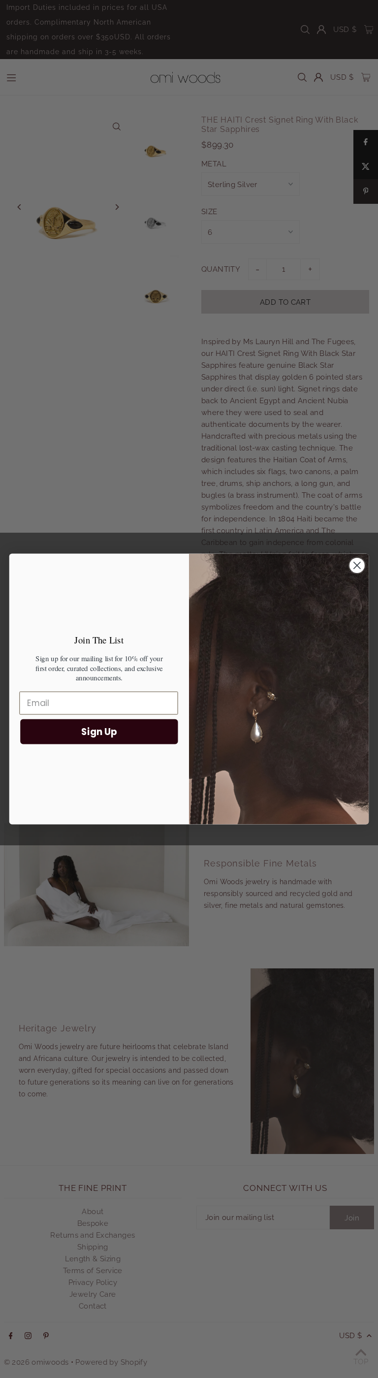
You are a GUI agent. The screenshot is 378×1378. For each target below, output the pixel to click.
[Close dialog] (357, 565)
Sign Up (99, 731)
